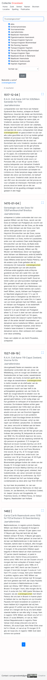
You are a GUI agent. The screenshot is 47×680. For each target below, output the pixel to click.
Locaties (6, 9)
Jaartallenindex (17, 32)
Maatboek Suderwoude (20, 61)
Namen (27, 7)
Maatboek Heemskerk (20, 35)
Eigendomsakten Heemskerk (22, 37)
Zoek (12, 7)
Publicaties (25, 9)
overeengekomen (9, 83)
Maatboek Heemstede (20, 58)
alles (12, 24)
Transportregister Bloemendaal (23, 42)
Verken (19, 7)
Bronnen (35, 7)
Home (5, 7)
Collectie (12, 3)
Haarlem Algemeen (18, 64)
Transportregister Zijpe (20, 53)
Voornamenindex (17, 29)
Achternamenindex (18, 27)
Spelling (15, 9)
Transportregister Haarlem (21, 48)
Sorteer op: (13, 69)
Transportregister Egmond (21, 40)
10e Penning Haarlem (19, 45)
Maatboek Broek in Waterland (23, 56)
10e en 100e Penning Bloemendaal (25, 50)
